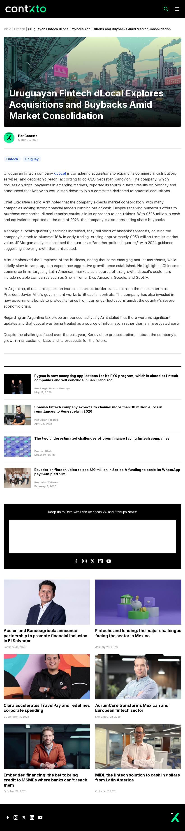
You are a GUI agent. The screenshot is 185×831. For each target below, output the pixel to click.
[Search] (166, 9)
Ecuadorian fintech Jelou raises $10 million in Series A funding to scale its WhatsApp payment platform (107, 472)
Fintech (19, 29)
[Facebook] (76, 561)
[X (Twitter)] (92, 561)
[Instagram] (84, 561)
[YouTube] (108, 561)
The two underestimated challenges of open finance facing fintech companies (102, 438)
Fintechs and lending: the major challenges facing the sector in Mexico (138, 633)
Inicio (7, 29)
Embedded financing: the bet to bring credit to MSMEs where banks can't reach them (45, 780)
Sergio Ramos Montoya (55, 388)
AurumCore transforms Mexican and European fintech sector (132, 708)
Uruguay (32, 159)
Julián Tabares (49, 419)
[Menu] (177, 9)
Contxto (30, 136)
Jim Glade (46, 451)
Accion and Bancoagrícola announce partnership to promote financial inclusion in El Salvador (45, 635)
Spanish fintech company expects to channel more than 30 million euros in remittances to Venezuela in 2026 (98, 409)
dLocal (60, 173)
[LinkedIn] (100, 561)
